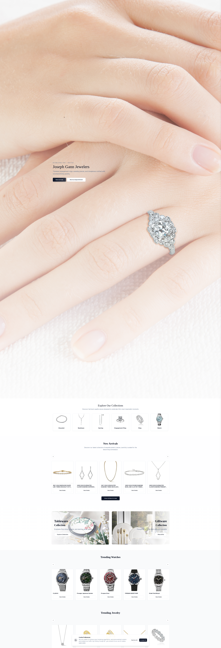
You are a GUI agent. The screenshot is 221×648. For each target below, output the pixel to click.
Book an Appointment (76, 208)
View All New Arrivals (110, 527)
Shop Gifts (161, 563)
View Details (62, 519)
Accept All (143, 640)
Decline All (134, 640)
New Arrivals (59, 208)
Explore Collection (62, 563)
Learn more (82, 643)
